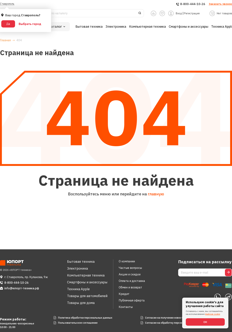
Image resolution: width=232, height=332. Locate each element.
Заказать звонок (220, 4)
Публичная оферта (132, 300)
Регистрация (192, 13)
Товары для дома (81, 303)
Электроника (115, 26)
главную (156, 193)
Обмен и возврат (130, 287)
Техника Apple (78, 289)
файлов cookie (212, 314)
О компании (127, 261)
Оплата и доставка (132, 281)
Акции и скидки (129, 274)
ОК (205, 322)
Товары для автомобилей (87, 296)
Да (8, 24)
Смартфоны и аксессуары (188, 26)
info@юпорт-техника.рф (21, 288)
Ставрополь (7, 3)
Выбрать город (30, 24)
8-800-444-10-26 (16, 282)
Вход (179, 13)
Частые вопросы (130, 268)
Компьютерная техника (147, 26)
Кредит (124, 294)
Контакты (126, 307)
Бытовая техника (89, 26)
